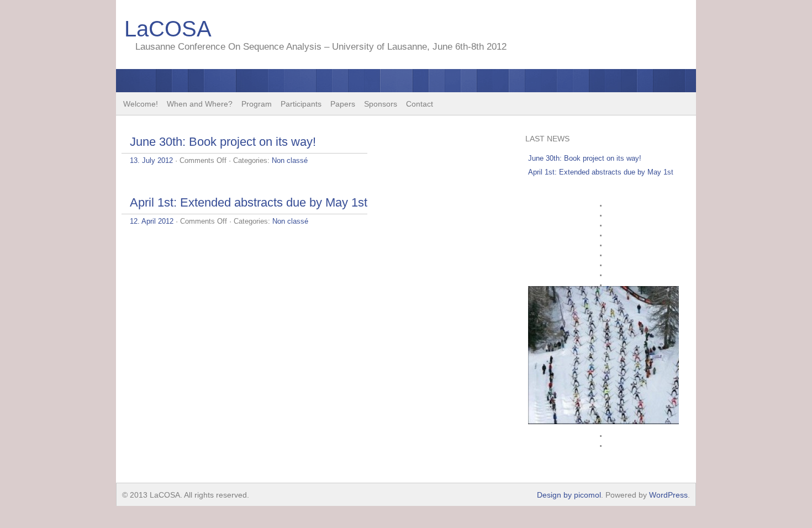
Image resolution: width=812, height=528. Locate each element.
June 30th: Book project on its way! (223, 142)
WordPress (668, 494)
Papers (342, 103)
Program (256, 103)
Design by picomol (569, 494)
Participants (301, 103)
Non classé (290, 160)
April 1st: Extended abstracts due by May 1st (248, 202)
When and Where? (200, 103)
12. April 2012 (151, 221)
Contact (419, 103)
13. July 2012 (151, 160)
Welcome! (140, 103)
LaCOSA (168, 29)
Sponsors (380, 103)
